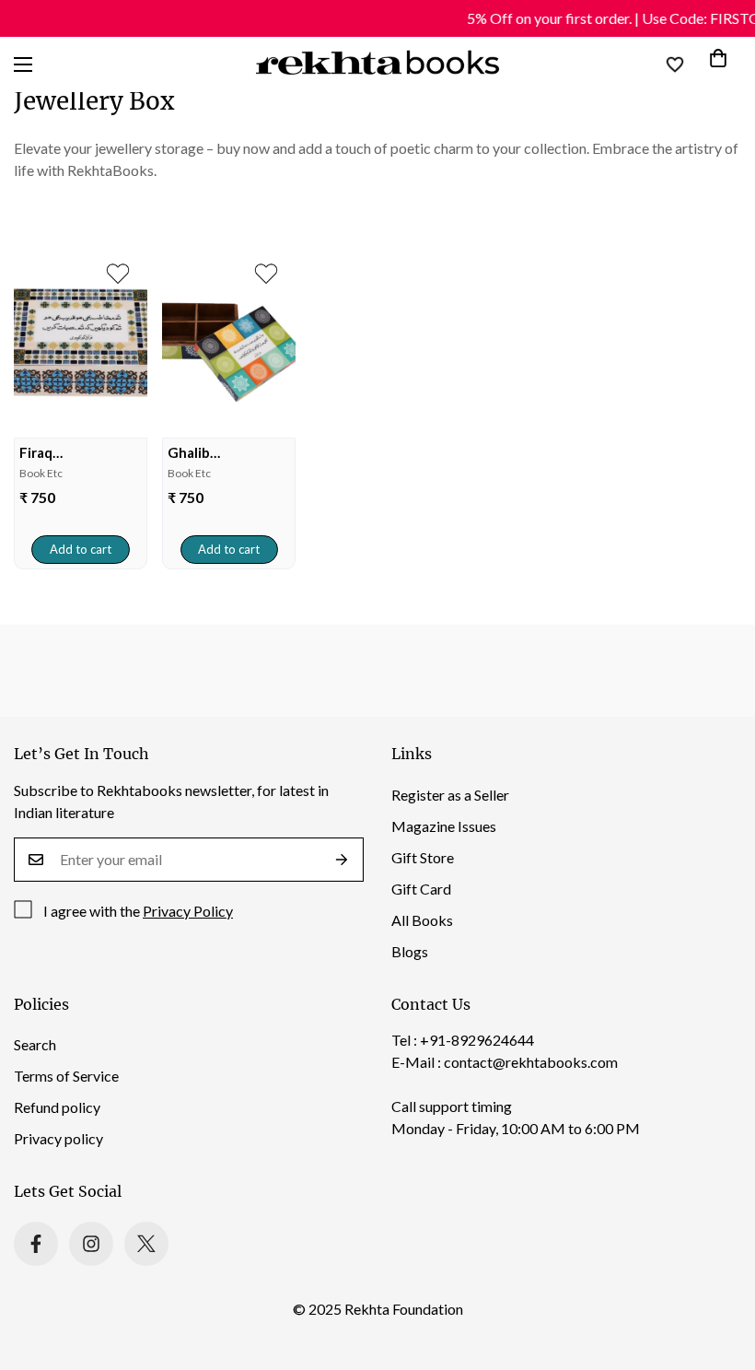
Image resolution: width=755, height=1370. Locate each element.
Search (35, 1044)
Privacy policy (58, 1138)
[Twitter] (146, 1244)
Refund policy (57, 1107)
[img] (80, 343)
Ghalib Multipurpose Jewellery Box (212, 453)
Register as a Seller (450, 794)
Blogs (409, 951)
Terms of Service (66, 1075)
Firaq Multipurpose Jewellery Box (64, 453)
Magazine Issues (443, 826)
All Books (422, 920)
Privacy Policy (188, 910)
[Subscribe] (342, 859)
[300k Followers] (36, 1244)
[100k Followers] (91, 1244)
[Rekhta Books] (378, 64)
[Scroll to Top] (719, 1269)
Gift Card (421, 888)
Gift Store (422, 857)
